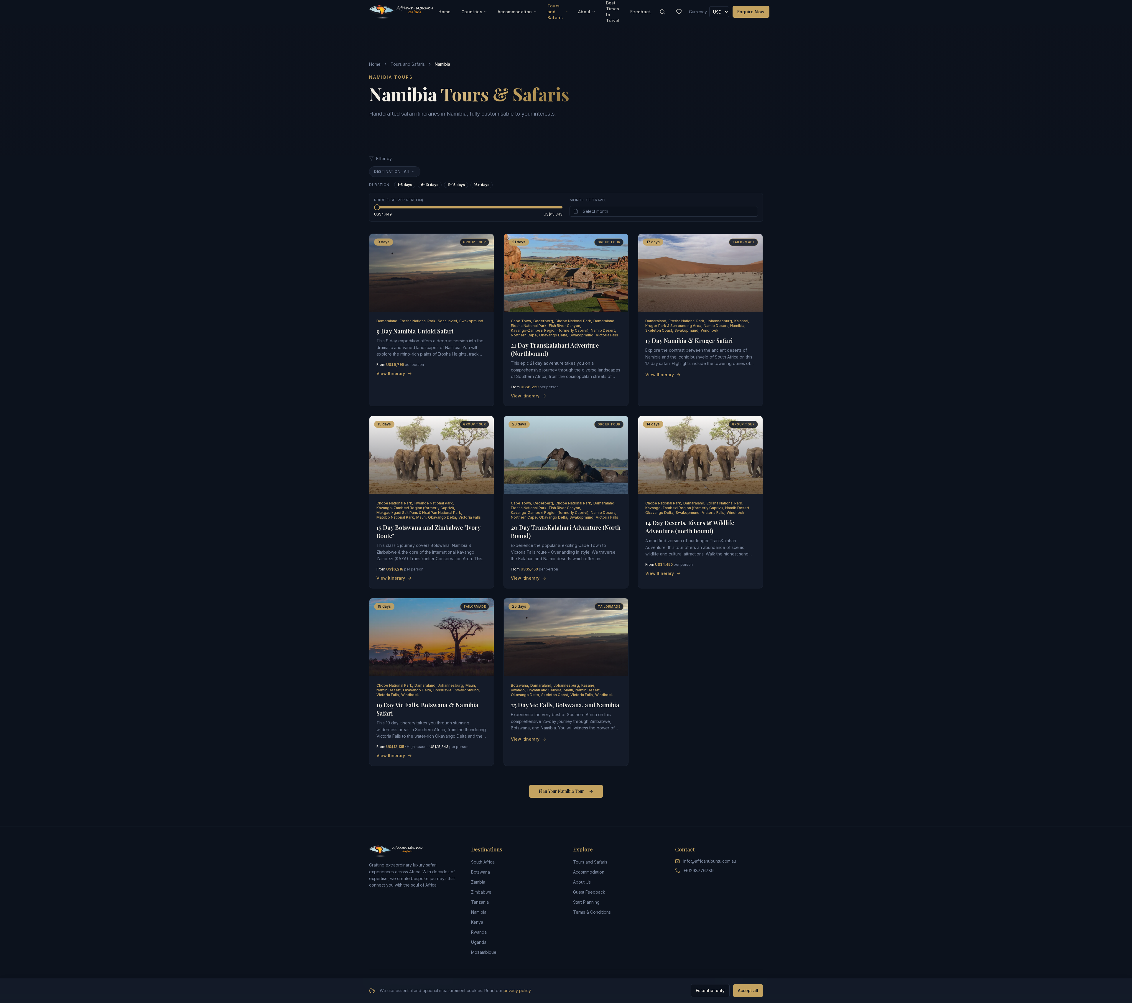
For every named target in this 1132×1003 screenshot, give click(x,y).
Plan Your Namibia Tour (561, 791)
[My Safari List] (678, 11)
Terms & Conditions (592, 912)
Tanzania (480, 902)
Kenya (477, 922)
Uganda (478, 942)
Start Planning (586, 902)
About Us (582, 881)
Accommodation (515, 11)
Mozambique (483, 952)
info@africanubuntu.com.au (709, 861)
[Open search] (662, 11)
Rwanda (479, 932)
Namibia (478, 912)
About (584, 11)
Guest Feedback (589, 892)
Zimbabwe (481, 892)
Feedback (640, 11)
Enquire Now (751, 11)
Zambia (478, 881)
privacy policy (517, 990)
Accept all (748, 990)
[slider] (377, 207)
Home (444, 11)
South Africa (483, 861)
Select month (595, 211)
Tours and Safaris (555, 11)
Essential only (710, 990)
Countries (471, 11)
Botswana (480, 871)
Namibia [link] (442, 64)
